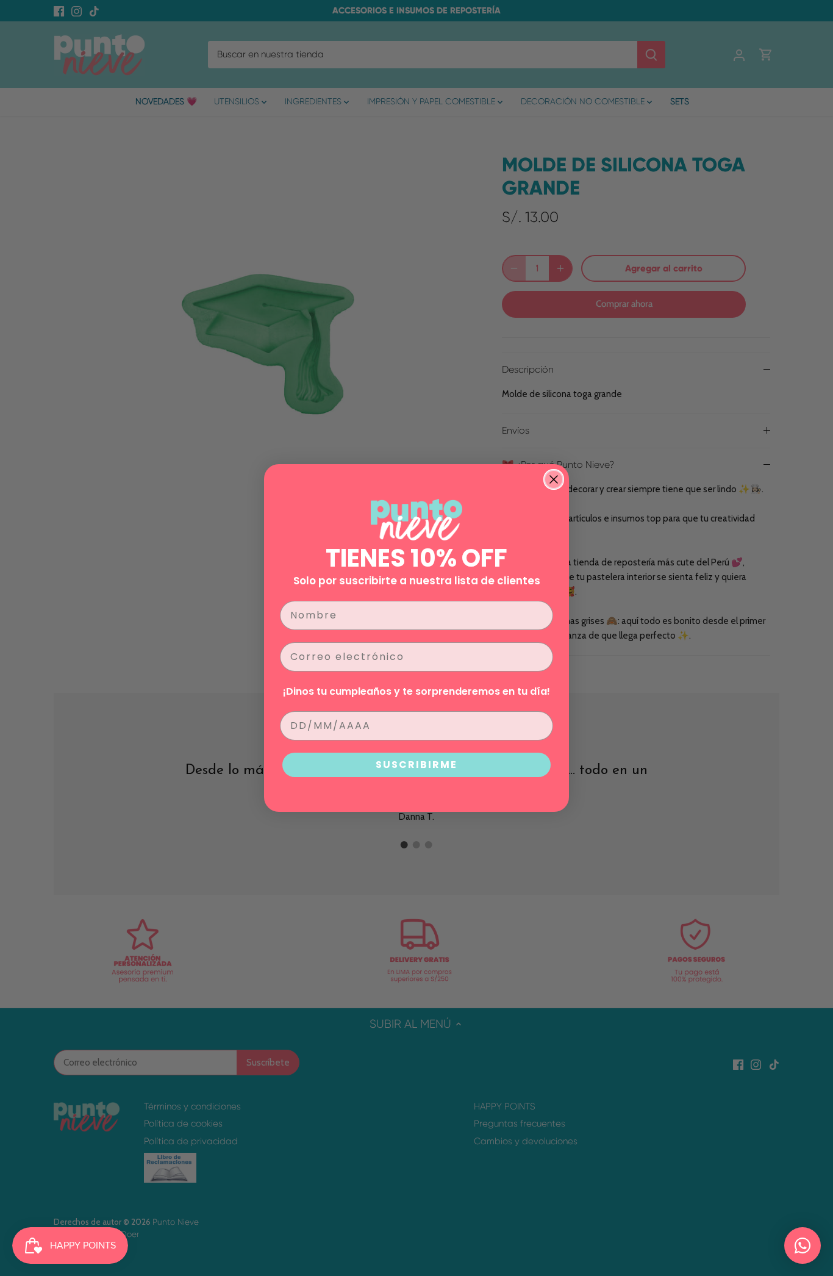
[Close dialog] (554, 479)
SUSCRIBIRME (416, 765)
